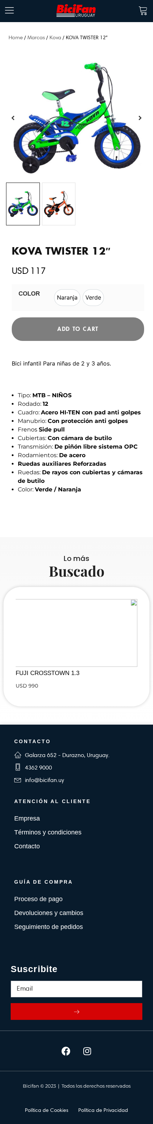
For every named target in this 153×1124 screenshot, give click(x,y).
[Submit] (76, 1011)
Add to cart (78, 329)
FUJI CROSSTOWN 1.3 (47, 673)
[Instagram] (87, 1051)
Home (16, 37)
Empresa (27, 818)
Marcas (36, 37)
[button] (140, 118)
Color (29, 294)
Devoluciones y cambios (48, 912)
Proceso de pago (38, 899)
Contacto (27, 846)
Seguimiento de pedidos (48, 926)
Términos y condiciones (47, 832)
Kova (55, 37)
